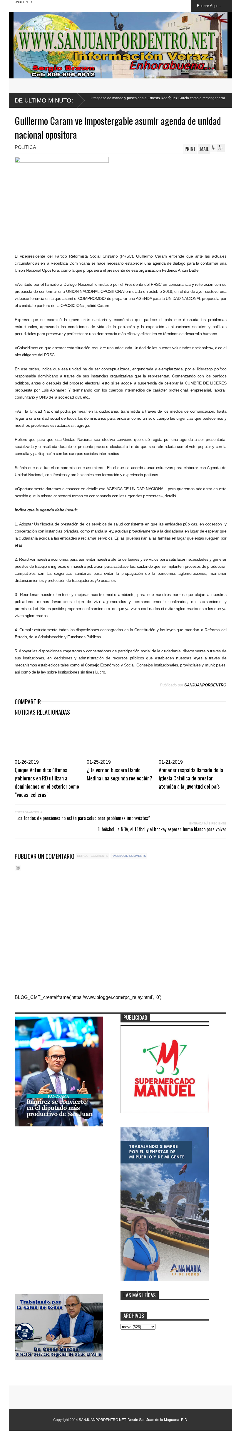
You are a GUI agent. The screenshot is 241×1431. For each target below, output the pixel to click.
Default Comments (92, 855)
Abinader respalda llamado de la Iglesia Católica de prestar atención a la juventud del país (191, 777)
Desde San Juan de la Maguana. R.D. (158, 1420)
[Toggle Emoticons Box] (18, 868)
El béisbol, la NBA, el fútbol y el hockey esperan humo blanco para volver (162, 829)
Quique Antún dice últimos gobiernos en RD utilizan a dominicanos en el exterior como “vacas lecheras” (47, 781)
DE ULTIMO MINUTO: (44, 100)
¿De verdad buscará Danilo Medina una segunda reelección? (119, 773)
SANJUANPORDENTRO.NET (102, 1420)
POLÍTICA (25, 147)
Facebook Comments (129, 855)
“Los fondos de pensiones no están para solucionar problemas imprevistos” (82, 818)
